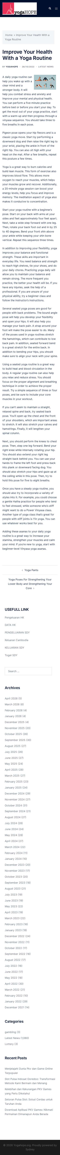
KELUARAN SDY (14, 647)
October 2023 (13, 876)
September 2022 (15, 953)
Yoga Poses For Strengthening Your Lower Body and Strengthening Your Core (30, 584)
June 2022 (11, 971)
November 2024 (15, 799)
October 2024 (13, 805)
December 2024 (14, 793)
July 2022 (11, 965)
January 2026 (13, 716)
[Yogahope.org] (19, 8)
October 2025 (13, 734)
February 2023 (14, 924)
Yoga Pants (31, 570)
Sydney (30, 1149)
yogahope (12, 66)
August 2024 (12, 817)
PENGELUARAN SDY (17, 632)
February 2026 (14, 710)
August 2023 (12, 888)
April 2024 (11, 841)
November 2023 (15, 870)
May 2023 (11, 906)
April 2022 (11, 983)
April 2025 (11, 769)
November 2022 (15, 942)
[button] (49, 8)
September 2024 (15, 811)
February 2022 (14, 995)
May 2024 (11, 835)
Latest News (46, 66)
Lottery (9, 1044)
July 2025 (11, 752)
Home (8, 35)
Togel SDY (11, 655)
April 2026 (11, 698)
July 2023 (11, 894)
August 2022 (12, 959)
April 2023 (11, 912)
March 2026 (12, 704)
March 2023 (12, 918)
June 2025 (11, 757)
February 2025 (14, 781)
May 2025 (11, 763)
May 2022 (11, 977)
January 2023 (13, 930)
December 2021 (14, 1007)
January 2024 (13, 858)
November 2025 (15, 728)
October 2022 (13, 948)
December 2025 (14, 722)
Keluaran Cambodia (16, 640)
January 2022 (13, 1001)
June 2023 (11, 900)
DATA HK (10, 624)
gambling (10, 1032)
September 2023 (15, 882)
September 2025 (15, 740)
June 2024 (11, 829)
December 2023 (14, 864)
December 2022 (14, 936)
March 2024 (12, 847)
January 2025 (13, 787)
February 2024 (14, 853)
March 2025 (12, 775)
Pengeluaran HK (14, 617)
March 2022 (12, 989)
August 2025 (12, 746)
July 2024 (11, 823)
